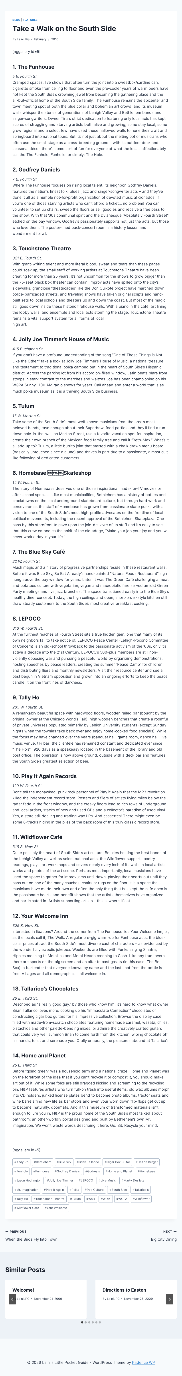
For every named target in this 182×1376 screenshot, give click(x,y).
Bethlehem (42, 1162)
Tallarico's (141, 1189)
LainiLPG (23, 39)
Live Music (107, 1180)
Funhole (21, 1171)
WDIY (106, 1199)
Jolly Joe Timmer (60, 1180)
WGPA (121, 1199)
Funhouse (41, 1171)
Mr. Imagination (26, 1189)
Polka (74, 1189)
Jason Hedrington (28, 1180)
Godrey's (92, 1171)
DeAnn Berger (147, 1162)
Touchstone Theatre (49, 1199)
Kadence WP (143, 1362)
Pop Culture (94, 1189)
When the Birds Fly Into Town (31, 1236)
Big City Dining (164, 1236)
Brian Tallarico (88, 1162)
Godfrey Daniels (67, 1171)
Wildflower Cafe (26, 1208)
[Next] (169, 1299)
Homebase (146, 1171)
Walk (90, 1199)
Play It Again (54, 1189)
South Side (118, 1189)
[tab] (82, 1322)
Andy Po (21, 1162)
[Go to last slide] (12, 1299)
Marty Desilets (133, 1180)
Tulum (75, 1199)
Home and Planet (119, 1171)
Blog (16, 19)
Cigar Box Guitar (117, 1162)
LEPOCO (86, 1180)
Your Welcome (56, 1208)
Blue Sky (64, 1162)
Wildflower (141, 1199)
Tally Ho (21, 1199)
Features (30, 19)
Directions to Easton (124, 1290)
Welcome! (23, 1290)
